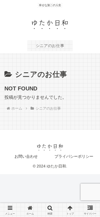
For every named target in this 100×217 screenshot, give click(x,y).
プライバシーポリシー (73, 156)
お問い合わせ (26, 156)
